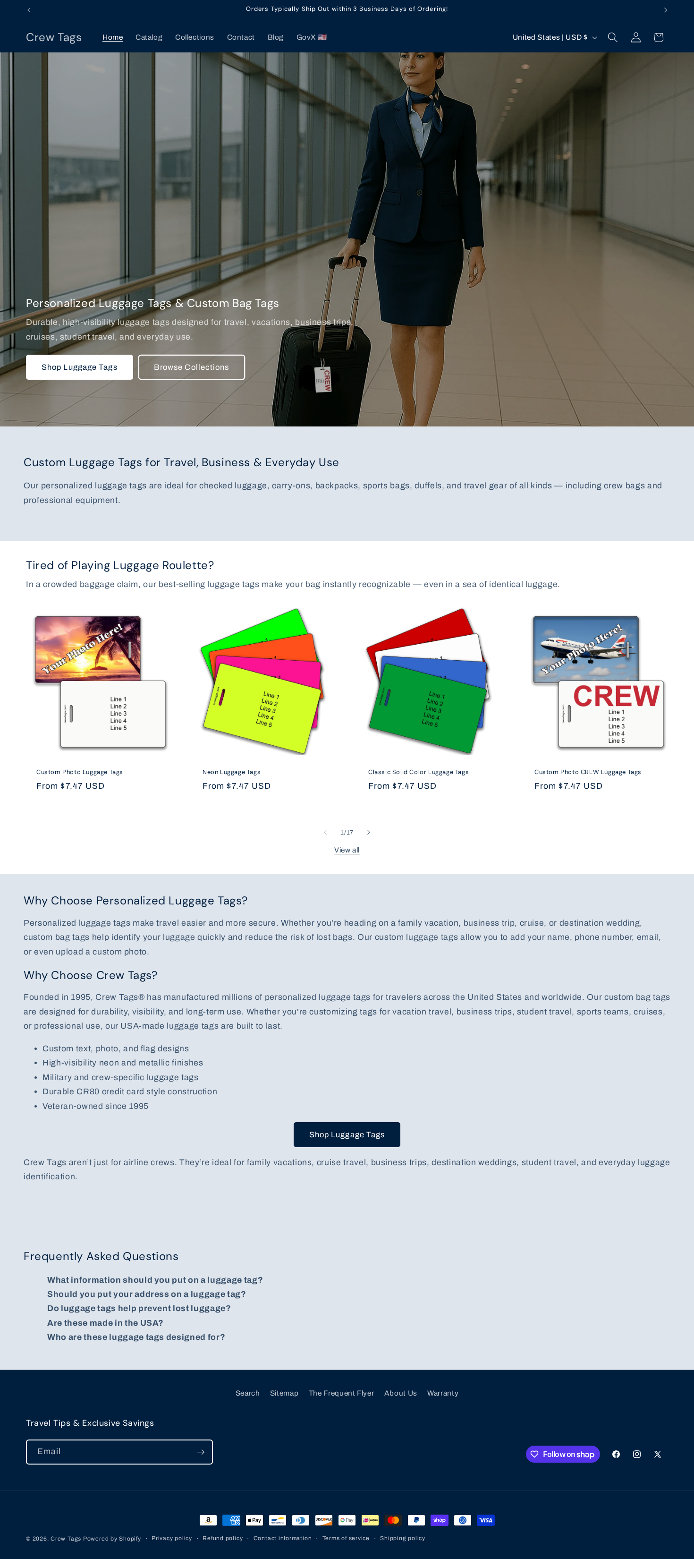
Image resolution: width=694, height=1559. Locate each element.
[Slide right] (368, 832)
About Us (400, 1393)
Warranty (442, 1393)
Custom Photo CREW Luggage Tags (588, 772)
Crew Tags (66, 1538)
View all (347, 850)
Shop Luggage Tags (80, 367)
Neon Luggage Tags (232, 772)
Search (248, 1393)
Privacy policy (172, 1538)
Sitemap (284, 1393)
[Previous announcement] (28, 10)
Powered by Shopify (112, 1538)
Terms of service (346, 1538)
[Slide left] (325, 832)
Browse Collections (191, 367)
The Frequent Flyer (341, 1393)
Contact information (283, 1538)
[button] (612, 37)
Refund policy (223, 1538)
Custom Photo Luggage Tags (79, 772)
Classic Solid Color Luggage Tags (418, 772)
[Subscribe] (200, 1452)
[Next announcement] (665, 10)
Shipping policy (402, 1538)
